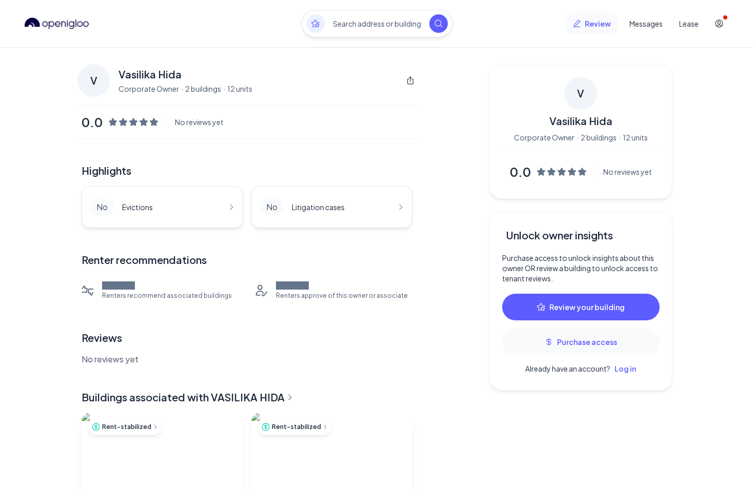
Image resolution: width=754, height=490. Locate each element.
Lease (689, 23)
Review (598, 23)
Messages (646, 23)
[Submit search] (438, 23)
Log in (625, 368)
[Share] (410, 80)
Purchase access (587, 341)
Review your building (587, 307)
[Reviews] (315, 23)
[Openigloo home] (57, 23)
